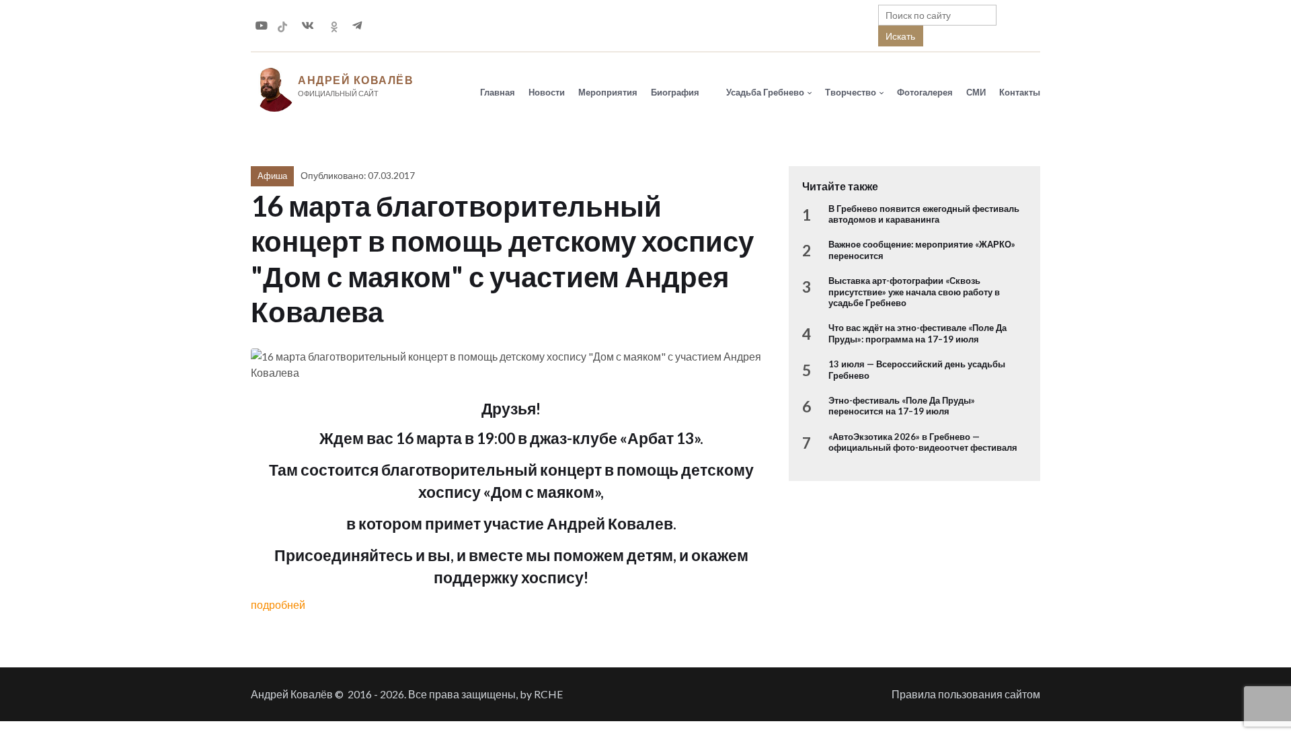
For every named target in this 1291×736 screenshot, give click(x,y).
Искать (900, 36)
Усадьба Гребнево (765, 92)
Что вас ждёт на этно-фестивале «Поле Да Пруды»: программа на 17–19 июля (917, 333)
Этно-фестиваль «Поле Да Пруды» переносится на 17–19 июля (901, 405)
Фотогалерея (925, 92)
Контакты (1019, 92)
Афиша (272, 175)
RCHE (548, 694)
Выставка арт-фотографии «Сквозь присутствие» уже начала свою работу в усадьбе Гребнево (914, 291)
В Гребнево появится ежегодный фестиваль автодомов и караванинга (923, 214)
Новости (547, 92)
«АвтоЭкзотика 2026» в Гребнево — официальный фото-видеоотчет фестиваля (922, 442)
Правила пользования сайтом (966, 694)
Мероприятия (607, 92)
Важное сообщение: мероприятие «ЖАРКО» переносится (921, 249)
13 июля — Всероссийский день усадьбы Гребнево (916, 369)
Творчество (850, 92)
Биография (675, 92)
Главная (497, 92)
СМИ (976, 92)
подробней (278, 604)
